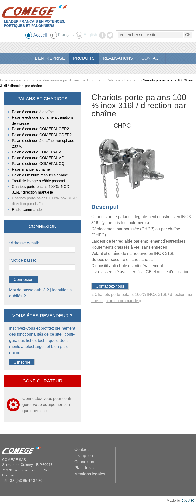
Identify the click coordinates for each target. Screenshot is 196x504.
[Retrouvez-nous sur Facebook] (102, 37)
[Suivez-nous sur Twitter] (110, 37)
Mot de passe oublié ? (29, 290)
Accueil (40, 35)
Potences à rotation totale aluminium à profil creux (40, 80)
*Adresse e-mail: (24, 243)
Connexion (23, 279)
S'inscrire (22, 362)
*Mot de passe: (22, 260)
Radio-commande (122, 300)
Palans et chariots (120, 80)
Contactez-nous (110, 286)
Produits (93, 80)
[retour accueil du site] (34, 11)
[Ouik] (188, 500)
